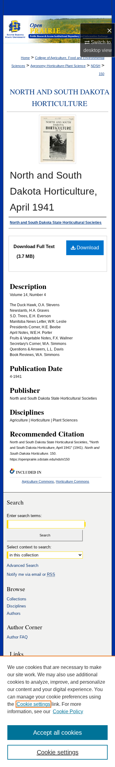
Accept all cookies (57, 732)
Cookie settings (33, 704)
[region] (57, 711)
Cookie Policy (68, 711)
